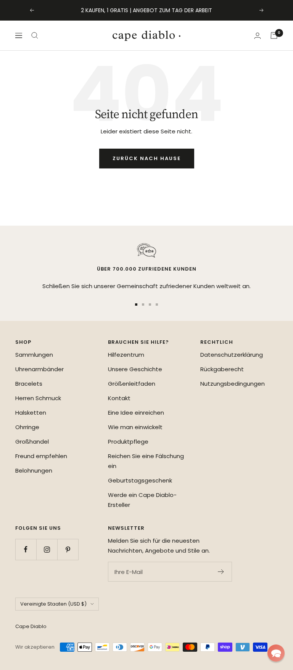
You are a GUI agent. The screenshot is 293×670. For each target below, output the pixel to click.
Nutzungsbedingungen (232, 384)
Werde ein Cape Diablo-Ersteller (142, 500)
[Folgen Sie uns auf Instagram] (46, 549)
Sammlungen (34, 355)
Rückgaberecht (222, 369)
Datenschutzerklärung (231, 355)
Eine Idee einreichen (136, 413)
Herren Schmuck (38, 398)
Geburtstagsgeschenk (140, 480)
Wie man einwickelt (135, 427)
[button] (276, 653)
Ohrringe (27, 427)
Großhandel (32, 442)
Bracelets (28, 384)
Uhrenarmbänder (39, 369)
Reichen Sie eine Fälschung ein (146, 461)
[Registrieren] (221, 571)
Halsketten (30, 413)
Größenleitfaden (131, 384)
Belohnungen (33, 470)
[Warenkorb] (274, 35)
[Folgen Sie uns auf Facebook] (25, 549)
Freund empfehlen (41, 456)
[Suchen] (34, 35)
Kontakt (119, 398)
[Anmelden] (257, 35)
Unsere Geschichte (135, 369)
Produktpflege (128, 442)
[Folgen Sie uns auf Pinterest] (67, 549)
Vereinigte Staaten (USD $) (53, 603)
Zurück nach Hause (147, 158)
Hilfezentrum (126, 355)
